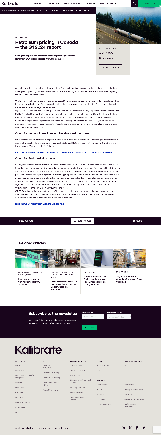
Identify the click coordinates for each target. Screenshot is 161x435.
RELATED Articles (111, 68)
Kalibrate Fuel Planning (51, 378)
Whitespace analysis (77, 370)
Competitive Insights (50, 390)
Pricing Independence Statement (132, 405)
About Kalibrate (103, 365)
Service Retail (20, 388)
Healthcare (19, 392)
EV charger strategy (78, 388)
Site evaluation (75, 375)
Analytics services (72, 3)
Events (99, 390)
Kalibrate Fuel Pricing (50, 373)
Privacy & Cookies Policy (133, 390)
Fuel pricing (21, 37)
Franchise (19, 412)
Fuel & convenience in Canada (78, 399)
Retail (17, 365)
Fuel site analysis (76, 392)
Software (52, 3)
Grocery (18, 383)
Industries (37, 3)
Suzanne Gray (109, 49)
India (126, 365)
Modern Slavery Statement (134, 399)
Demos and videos (104, 404)
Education (19, 397)
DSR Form (128, 394)
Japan (126, 370)
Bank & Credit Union (23, 402)
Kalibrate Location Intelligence (49, 367)
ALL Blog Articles (82, 221)
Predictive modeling (77, 365)
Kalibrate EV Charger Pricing (50, 384)
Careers (100, 370)
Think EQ (67, 428)
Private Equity (20, 407)
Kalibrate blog (102, 394)
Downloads (101, 399)
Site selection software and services (80, 381)
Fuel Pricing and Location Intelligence (25, 376)
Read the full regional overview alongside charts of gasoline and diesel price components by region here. (64, 152)
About (90, 3)
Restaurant (19, 370)
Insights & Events (107, 3)
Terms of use (129, 385)
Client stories (102, 385)
